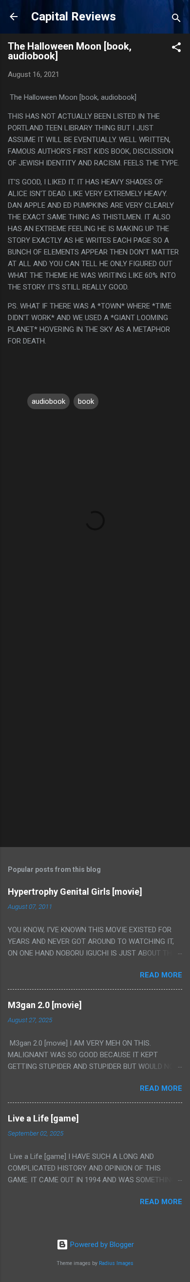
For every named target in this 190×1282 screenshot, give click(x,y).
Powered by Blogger (101, 1244)
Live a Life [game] (43, 1118)
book (86, 401)
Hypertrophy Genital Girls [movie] (75, 891)
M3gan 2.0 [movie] (45, 1005)
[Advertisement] (95, 736)
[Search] (176, 20)
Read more (161, 975)
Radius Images (116, 1263)
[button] (176, 48)
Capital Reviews (73, 16)
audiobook (48, 401)
